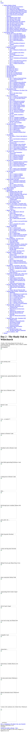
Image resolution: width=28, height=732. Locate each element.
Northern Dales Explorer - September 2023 (17, 291)
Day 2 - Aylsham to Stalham (16, 175)
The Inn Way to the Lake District (14, 33)
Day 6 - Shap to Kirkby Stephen (17, 105)
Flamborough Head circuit (16, 192)
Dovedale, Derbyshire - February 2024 (16, 284)
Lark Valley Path (13, 241)
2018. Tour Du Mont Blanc (13, 8)
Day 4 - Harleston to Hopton (16, 157)
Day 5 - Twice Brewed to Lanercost (18, 60)
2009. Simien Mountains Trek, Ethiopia (16, 21)
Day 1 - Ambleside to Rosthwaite (17, 35)
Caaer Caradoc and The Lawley (17, 250)
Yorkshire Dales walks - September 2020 (16, 318)
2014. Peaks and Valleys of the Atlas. (15, 13)
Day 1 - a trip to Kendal (15, 227)
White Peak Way (10, 66)
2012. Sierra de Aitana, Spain (13, 18)
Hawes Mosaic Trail (14, 202)
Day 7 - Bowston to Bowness (17, 87)
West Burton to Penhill (15, 322)
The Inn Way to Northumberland (14, 72)
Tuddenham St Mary (14, 242)
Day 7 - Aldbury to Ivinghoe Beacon (18, 149)
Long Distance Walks (9, 32)
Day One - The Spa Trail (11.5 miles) (18, 267)
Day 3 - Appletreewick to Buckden (18, 82)
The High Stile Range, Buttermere (18, 330)
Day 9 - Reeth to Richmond (16, 109)
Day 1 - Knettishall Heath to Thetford (18, 161)
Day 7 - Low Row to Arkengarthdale (18, 303)
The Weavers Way (11, 171)
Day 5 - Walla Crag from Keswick (18, 261)
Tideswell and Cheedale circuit (17, 311)
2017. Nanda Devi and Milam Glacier (15, 9)
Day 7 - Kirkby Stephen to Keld (17, 106)
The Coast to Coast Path (12, 95)
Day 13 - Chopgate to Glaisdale (17, 117)
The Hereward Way (11, 124)
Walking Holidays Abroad (10, 5)
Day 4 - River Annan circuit (16, 260)
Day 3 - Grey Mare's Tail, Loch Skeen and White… (17, 216)
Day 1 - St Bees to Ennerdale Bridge (18, 97)
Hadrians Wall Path (11, 47)
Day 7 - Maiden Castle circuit (16, 302)
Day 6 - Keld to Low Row (16, 300)
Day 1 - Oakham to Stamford (16, 125)
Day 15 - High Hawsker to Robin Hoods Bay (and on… (17, 120)
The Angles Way (10, 151)
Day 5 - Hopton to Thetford (16, 159)
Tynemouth (12, 48)
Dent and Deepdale (14, 325)
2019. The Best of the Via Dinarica (15, 6)
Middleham (12, 292)
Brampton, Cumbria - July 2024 (14, 252)
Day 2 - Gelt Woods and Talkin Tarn (18, 256)
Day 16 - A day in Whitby (16, 122)
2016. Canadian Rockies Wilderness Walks (17, 10)
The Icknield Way (11, 67)
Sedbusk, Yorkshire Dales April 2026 (15, 196)
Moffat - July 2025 (11, 210)
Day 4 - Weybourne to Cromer (17, 186)
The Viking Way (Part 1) (12, 68)
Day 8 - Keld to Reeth (15, 107)
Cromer (11, 172)
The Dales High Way (12, 75)
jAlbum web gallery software (7, 728)
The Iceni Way (10, 160)
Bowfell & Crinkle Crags (15, 329)
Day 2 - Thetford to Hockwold (17, 163)
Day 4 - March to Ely (15, 129)
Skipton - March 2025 (12, 226)
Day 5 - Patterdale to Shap (16, 103)
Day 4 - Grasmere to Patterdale (17, 102)
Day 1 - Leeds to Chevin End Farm (18, 78)
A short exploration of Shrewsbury (18, 245)
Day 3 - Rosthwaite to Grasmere (17, 101)
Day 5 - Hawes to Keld (15, 299)
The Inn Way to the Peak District (14, 74)
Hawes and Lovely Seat (15, 200)
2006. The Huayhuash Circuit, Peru (15, 24)
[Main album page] (1, 1)
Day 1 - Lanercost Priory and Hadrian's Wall (16, 254)
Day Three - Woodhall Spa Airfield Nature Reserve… (18, 271)
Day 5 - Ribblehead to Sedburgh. (17, 84)
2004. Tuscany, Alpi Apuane (13, 26)
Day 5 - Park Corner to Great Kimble (18, 147)
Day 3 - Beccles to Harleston (16, 156)
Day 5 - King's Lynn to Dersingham (18, 168)
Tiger (16, 728)
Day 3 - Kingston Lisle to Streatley (18, 144)
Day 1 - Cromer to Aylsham (16, 174)
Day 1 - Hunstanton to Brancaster (17, 180)
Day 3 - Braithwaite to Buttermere (18, 37)
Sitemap (5, 333)
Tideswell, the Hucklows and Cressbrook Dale (16, 306)
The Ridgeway (10, 134)
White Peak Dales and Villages (17, 285)
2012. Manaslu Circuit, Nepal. (14, 17)
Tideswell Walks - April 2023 (13, 304)
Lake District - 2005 (11, 327)
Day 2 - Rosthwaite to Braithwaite (18, 36)
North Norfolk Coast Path (13, 179)
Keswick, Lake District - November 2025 (16, 203)
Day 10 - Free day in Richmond (17, 110)
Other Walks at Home (9, 188)
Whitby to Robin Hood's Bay (16, 195)
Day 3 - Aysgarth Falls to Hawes (17, 296)
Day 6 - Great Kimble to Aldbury (17, 148)
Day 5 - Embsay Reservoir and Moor (18, 234)
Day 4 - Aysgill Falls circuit (16, 298)
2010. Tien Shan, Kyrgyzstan (13, 20)
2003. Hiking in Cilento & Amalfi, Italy (16, 28)
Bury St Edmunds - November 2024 (15, 238)
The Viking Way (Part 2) (12, 70)
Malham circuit (13, 319)
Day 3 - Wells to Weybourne (16, 184)
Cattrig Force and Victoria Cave (17, 283)
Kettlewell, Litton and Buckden (17, 321)
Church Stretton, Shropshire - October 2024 (17, 244)
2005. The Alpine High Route (14, 25)
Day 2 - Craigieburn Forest (16, 214)
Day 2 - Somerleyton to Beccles (17, 155)
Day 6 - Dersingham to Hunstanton (18, 169)
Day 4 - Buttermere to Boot (16, 39)
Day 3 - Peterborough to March (17, 128)
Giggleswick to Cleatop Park (16, 277)
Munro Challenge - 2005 (12, 331)
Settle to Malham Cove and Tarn (17, 279)
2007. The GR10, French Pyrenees (15, 22)
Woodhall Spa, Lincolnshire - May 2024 (16, 265)
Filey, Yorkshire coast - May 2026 (14, 191)
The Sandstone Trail (11, 89)
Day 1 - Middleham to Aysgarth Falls (18, 294)
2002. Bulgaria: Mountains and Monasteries (17, 29)
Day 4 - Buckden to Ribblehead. (17, 83)
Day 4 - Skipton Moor (15, 233)
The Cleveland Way (11, 187)
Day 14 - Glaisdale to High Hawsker (18, 118)
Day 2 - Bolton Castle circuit (16, 295)
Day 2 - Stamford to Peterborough (18, 126)
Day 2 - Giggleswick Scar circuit (17, 229)
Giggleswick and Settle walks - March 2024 (17, 273)
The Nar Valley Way (11, 71)
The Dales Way (10, 76)
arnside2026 (9, 190)
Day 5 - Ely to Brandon (15, 130)
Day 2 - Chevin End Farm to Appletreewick (16, 80)
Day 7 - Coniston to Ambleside (17, 45)
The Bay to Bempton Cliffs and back (18, 194)
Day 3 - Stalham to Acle (15, 176)
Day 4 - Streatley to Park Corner (17, 145)
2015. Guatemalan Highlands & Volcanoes (17, 12)
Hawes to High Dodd (15, 323)
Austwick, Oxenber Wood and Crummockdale (17, 199)
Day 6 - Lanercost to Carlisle (16, 62)
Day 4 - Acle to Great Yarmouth (17, 178)
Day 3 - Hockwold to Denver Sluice (18, 164)
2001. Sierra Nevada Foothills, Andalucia (16, 31)
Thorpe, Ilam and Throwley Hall (17, 290)
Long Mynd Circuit (14, 246)
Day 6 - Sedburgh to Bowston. (17, 86)
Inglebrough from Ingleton (16, 326)
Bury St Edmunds (14, 240)
